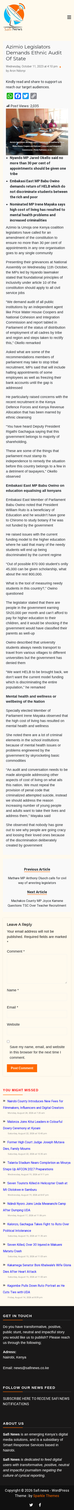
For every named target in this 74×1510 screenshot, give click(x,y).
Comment (16, 951)
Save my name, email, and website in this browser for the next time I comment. (37, 1052)
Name (13, 990)
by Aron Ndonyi (15, 71)
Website (13, 1024)
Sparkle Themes (46, 1496)
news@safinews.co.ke (31, 1368)
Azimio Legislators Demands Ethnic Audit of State (34, 52)
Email (12, 1007)
